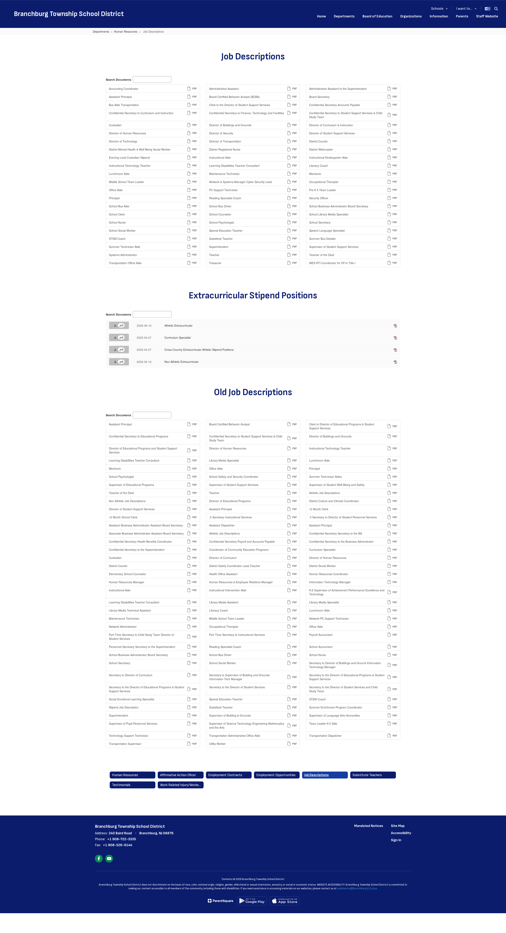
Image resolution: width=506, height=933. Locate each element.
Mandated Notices (368, 826)
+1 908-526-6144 (117, 845)
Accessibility (401, 833)
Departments (101, 31)
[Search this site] (496, 9)
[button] (439, 9)
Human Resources (125, 31)
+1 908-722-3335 (121, 839)
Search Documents (118, 80)
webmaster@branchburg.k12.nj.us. (357, 888)
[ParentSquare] (220, 901)
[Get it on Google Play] (252, 900)
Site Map (398, 826)
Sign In (396, 840)
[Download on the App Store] (284, 900)
